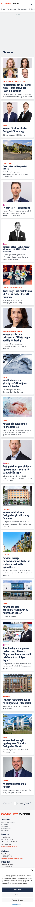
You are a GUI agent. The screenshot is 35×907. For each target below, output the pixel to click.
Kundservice (22, 9)
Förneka (17, 895)
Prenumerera (11, 9)
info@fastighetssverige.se (9, 846)
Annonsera (4, 826)
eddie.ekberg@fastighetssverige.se (12, 858)
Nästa (27, 803)
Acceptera (17, 890)
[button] (32, 870)
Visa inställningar (17, 900)
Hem (3, 9)
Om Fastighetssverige (8, 822)
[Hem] (10, 3)
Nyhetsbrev (5, 824)
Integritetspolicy (16, 904)
